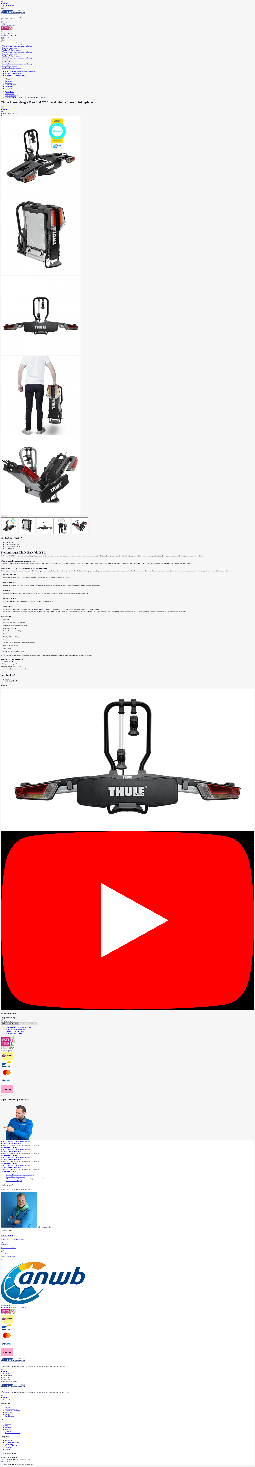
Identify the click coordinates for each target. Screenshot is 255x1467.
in (11, 50)
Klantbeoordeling (14, 1033)
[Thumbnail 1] (9, 525)
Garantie (7, 1414)
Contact (7, 1407)
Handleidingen (9, 1416)
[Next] (5, 516)
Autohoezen (8, 1440)
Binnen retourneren (11, 1143)
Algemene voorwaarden (12, 1433)
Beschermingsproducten (12, 1442)
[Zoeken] (20, 18)
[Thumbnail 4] (62, 525)
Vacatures (8, 1431)
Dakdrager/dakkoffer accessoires (15, 1446)
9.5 (10, 1147)
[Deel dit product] (2, 107)
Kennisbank (8, 1427)
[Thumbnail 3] (44, 525)
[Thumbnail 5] (79, 525)
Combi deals (9, 1444)
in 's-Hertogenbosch (15, 1031)
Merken (7, 1449)
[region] (127, 316)
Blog (6, 1425)
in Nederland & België (18, 1027)
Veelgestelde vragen (11, 1409)
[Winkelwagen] (2, 39)
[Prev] (2, 516)
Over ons (8, 1424)
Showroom (8, 1429)
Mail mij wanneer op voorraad (10, 1023)
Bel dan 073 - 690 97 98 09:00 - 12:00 (8, 36)
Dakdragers (8, 1448)
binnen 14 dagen (16, 1029)
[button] (127, 849)
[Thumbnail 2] (27, 525)
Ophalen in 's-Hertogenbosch (28, 1023)
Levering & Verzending (12, 1411)
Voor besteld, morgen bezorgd (17, 46)
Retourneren (9, 1412)
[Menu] (2, 7)
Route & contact (6, 1461)
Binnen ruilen (9, 48)
